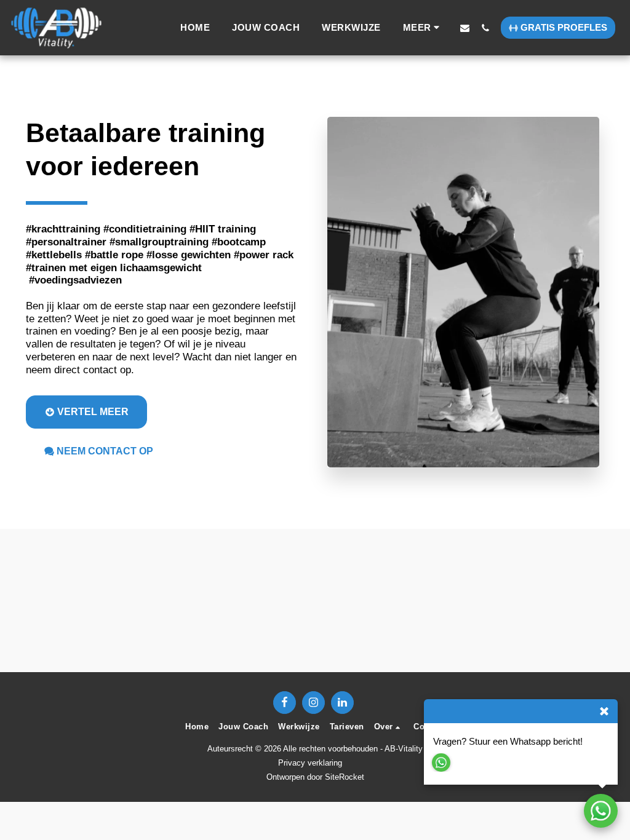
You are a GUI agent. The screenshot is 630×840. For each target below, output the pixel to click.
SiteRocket (344, 777)
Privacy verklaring (310, 762)
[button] (464, 28)
